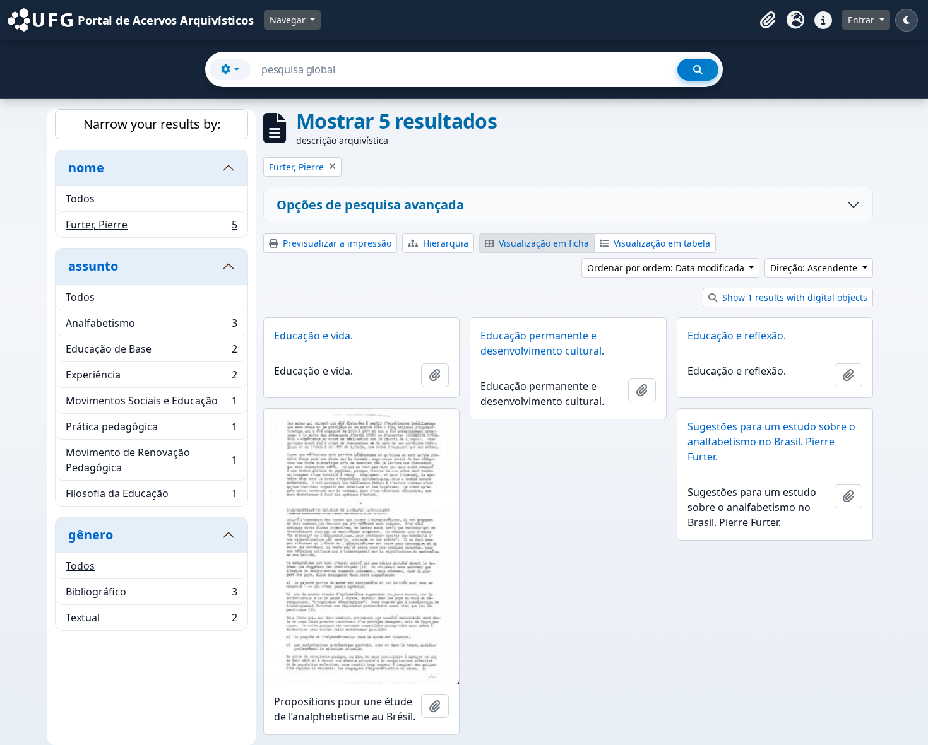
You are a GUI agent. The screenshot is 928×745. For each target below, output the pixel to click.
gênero (90, 534)
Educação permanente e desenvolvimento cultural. (542, 343)
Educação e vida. (313, 336)
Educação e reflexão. (736, 336)
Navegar (289, 20)
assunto (93, 265)
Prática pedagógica (151, 429)
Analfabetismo (151, 326)
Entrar (862, 20)
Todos (80, 199)
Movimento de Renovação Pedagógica (151, 459)
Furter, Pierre (151, 227)
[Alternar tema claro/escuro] (906, 20)
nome (86, 167)
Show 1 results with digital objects (793, 297)
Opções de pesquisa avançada (370, 204)
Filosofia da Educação (151, 496)
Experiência (151, 378)
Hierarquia (444, 243)
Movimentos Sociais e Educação (151, 404)
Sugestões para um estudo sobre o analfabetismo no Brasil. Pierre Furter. (771, 441)
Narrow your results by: (151, 123)
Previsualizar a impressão (335, 243)
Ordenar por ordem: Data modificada (667, 268)
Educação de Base (151, 352)
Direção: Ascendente (815, 268)
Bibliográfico (151, 595)
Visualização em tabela (660, 243)
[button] (768, 20)
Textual (151, 620)
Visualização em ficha (542, 243)
